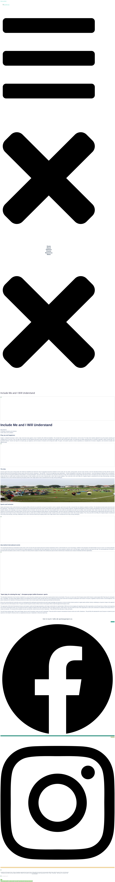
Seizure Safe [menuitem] (21, 881)
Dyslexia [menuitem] (16, 881)
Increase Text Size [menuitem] (4, 881)
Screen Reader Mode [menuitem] (28, 881)
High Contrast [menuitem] (11, 881)
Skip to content (3, 1)
